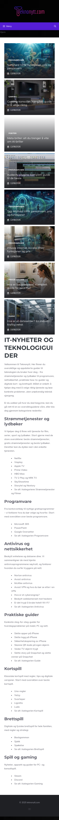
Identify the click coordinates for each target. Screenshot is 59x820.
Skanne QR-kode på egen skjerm (31, 644)
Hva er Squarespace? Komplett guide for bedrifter (27, 286)
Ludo (17, 706)
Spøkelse (19, 745)
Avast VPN (20, 587)
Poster (12, 133)
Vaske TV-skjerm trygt (26, 648)
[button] (55, 26)
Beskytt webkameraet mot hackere (33, 598)
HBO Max (19, 473)
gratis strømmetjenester (17, 443)
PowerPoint (20, 527)
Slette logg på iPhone (25, 637)
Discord (18, 779)
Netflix (17, 458)
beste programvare (36, 516)
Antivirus (39, 606)
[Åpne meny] (29, 809)
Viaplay (18, 462)
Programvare (16, 60)
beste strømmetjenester (36, 439)
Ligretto (18, 702)
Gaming (13, 97)
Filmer (17, 493)
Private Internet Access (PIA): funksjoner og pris (25, 249)
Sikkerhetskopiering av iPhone (30, 641)
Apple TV (19, 466)
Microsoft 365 (21, 524)
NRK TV (32, 477)
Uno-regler (20, 691)
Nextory (31, 485)
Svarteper (19, 699)
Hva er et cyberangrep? (27, 594)
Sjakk (17, 741)
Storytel (18, 485)
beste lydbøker (42, 443)
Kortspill (38, 710)
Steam (17, 775)
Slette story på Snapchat (27, 652)
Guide (12, 316)
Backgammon (21, 737)
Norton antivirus (23, 575)
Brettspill (39, 749)
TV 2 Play (19, 477)
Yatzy (17, 695)
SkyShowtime (21, 481)
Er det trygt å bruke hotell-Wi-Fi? (31, 602)
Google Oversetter (24, 531)
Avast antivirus (22, 579)
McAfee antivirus (23, 583)
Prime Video (20, 469)
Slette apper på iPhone (26, 633)
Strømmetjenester (45, 489)
